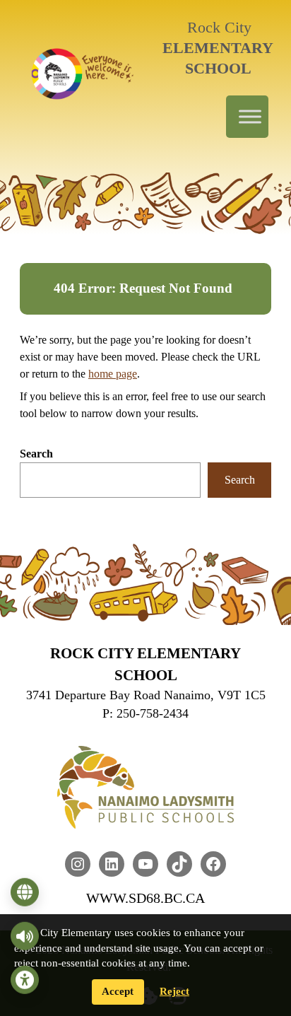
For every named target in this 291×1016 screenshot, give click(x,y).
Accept (117, 991)
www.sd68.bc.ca (145, 898)
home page (112, 374)
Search (36, 454)
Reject (174, 991)
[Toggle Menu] (250, 117)
